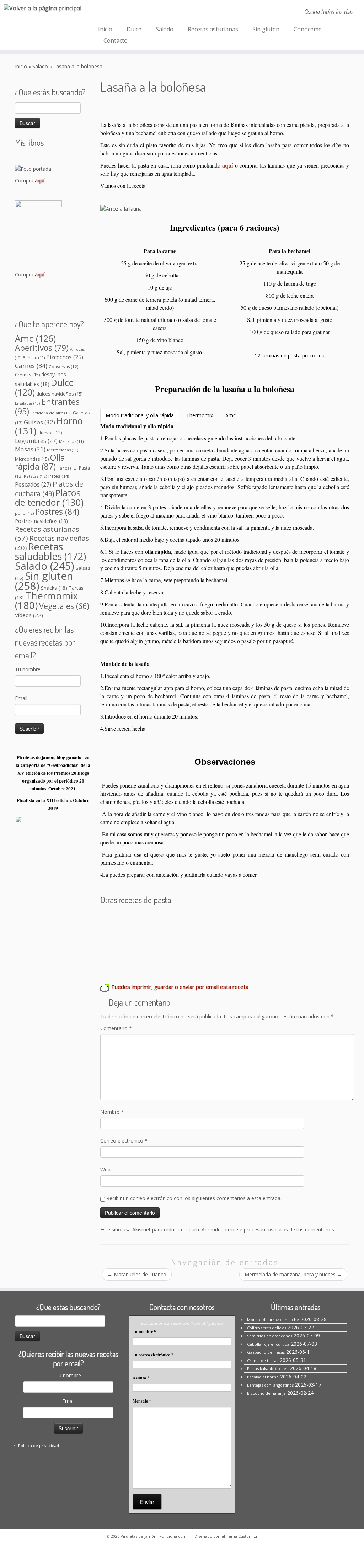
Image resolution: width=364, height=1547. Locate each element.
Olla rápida (40, 462)
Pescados (33, 484)
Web (105, 1169)
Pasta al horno (208, 941)
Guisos (39, 422)
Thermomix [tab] (199, 415)
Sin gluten (265, 29)
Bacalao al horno (263, 1376)
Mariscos (71, 441)
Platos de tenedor (49, 497)
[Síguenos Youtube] (143, 12)
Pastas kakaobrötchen (268, 1368)
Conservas (63, 366)
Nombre (112, 1111)
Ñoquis (289, 920)
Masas (30, 449)
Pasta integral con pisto (289, 941)
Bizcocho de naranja (266, 1393)
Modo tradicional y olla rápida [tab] (140, 415)
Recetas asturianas (213, 29)
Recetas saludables (50, 551)
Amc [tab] (230, 415)
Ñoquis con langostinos (209, 920)
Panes (67, 468)
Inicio (105, 29)
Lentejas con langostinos (270, 1385)
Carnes (31, 365)
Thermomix (46, 600)
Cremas (27, 374)
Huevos (50, 433)
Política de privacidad (38, 1445)
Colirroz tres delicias (266, 1327)
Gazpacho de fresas (266, 1352)
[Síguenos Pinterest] (124, 12)
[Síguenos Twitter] (133, 12)
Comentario (116, 1028)
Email (21, 698)
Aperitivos (42, 347)
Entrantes (47, 406)
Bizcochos (64, 357)
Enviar (147, 1501)
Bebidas (34, 357)
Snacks (54, 587)
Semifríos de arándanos (269, 1336)
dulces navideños (59, 394)
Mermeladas (62, 449)
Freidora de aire (51, 412)
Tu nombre (28, 669)
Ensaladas (27, 403)
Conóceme (308, 29)
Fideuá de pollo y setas (136, 920)
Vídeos (29, 615)
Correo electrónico (124, 1140)
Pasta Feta (261, 920)
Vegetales (64, 606)
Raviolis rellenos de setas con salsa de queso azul (265, 961)
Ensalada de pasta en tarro (142, 941)
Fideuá (241, 941)
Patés (58, 476)
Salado (164, 29)
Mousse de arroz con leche (273, 1319)
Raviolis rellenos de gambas (144, 961)
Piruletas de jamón (138, 1536)
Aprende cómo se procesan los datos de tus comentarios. (268, 1229)
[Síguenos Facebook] (104, 12)
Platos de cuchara (49, 488)
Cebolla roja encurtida (268, 1344)
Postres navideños (41, 521)
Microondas (32, 459)
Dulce (134, 29)
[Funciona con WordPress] (188, 1534)
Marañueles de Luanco (136, 1274)
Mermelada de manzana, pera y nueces (293, 1274)
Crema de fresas (262, 1360)
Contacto (115, 40)
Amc (35, 338)
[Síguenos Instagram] (114, 12)
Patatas (35, 476)
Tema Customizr (242, 1536)
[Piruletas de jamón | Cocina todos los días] (42, 8)
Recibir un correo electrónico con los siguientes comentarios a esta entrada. (194, 1198)
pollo (24, 513)
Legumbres (36, 441)
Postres (57, 511)
